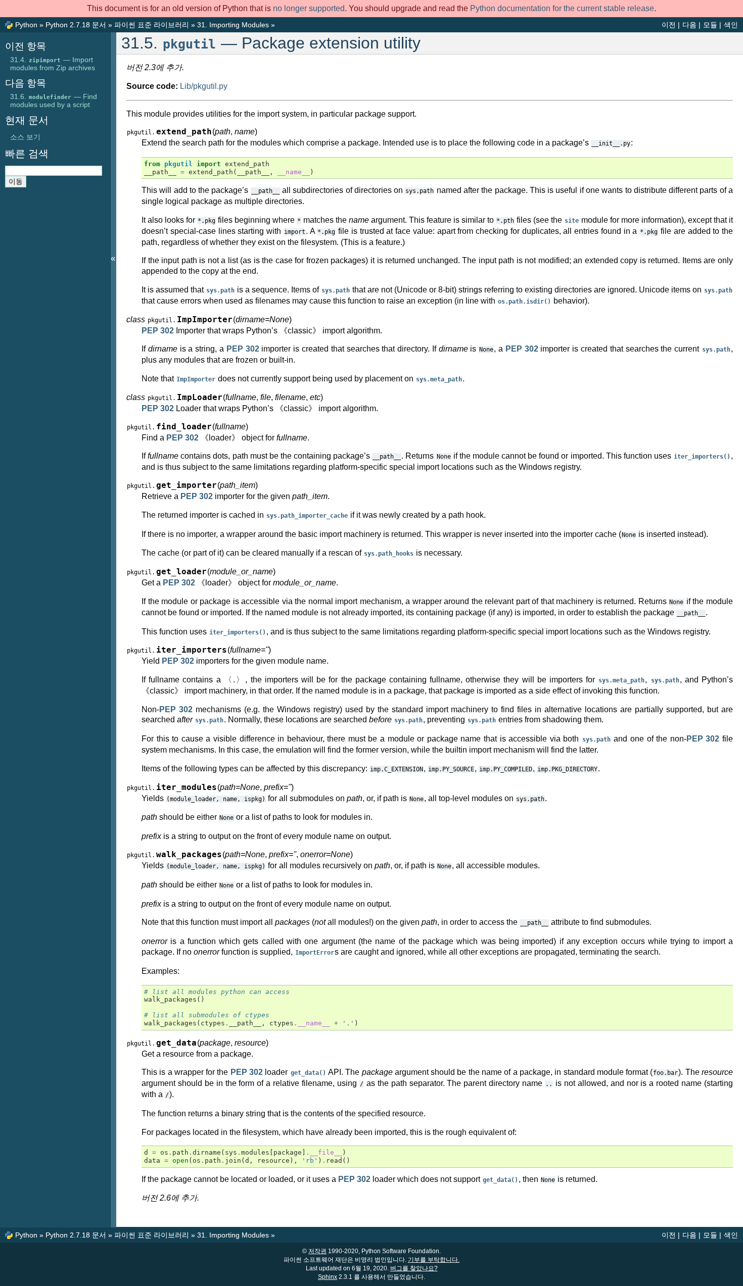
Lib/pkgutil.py (203, 86)
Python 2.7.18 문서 (75, 25)
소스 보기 (25, 137)
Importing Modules (233, 25)
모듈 (710, 25)
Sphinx (327, 1276)
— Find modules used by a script (53, 100)
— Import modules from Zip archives (52, 64)
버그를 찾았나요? (414, 1268)
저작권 (317, 1251)
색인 (731, 25)
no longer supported (309, 8)
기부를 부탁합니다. (433, 1259)
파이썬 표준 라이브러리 (151, 25)
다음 (689, 25)
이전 (669, 25)
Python (26, 25)
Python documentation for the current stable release (562, 8)
